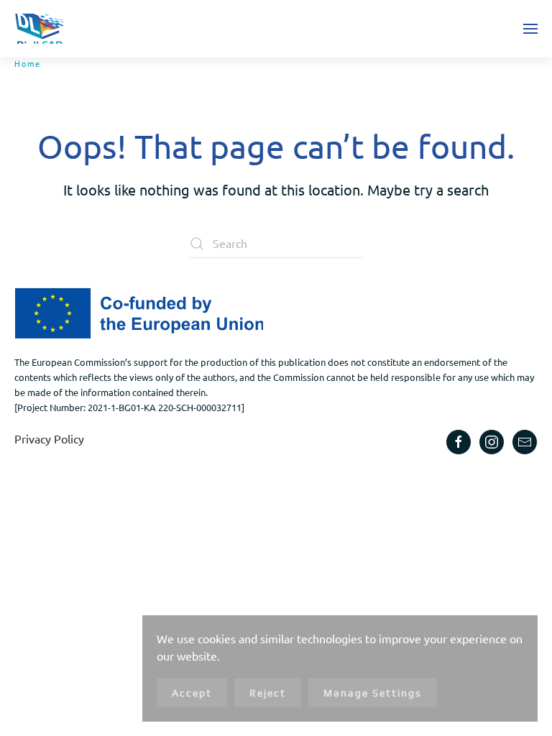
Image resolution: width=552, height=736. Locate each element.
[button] (530, 29)
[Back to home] (39, 29)
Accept (192, 693)
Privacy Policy (49, 438)
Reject (267, 693)
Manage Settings (372, 693)
